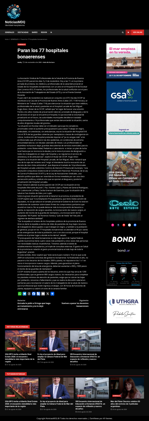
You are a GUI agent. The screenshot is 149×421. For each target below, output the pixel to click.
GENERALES (9, 32)
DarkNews (94, 418)
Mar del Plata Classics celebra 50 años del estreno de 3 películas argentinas (127, 388)
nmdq (19, 62)
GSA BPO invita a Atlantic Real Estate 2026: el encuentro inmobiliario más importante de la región (20, 340)
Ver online (137, 32)
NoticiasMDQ (15, 22)
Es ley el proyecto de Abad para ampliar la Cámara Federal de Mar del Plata (52, 340)
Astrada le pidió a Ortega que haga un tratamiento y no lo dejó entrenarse (33, 304)
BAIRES (34, 32)
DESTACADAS (23, 32)
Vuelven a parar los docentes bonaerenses (75, 303)
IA (51, 32)
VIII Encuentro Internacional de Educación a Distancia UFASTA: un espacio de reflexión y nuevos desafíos (85, 340)
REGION (44, 32)
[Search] (123, 32)
